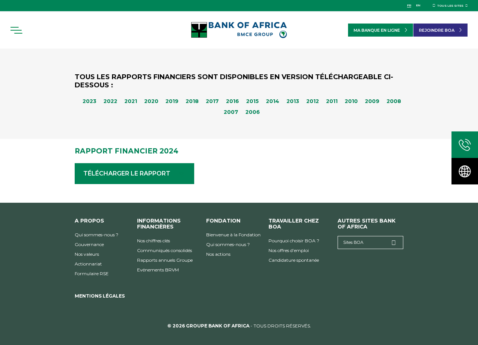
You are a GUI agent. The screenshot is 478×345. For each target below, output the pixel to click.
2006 (252, 112)
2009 (372, 101)
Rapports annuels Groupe (165, 260)
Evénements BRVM (158, 270)
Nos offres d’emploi (289, 250)
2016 (232, 101)
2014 (272, 101)
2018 (192, 101)
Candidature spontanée (294, 260)
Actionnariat (88, 264)
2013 (292, 101)
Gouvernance (89, 244)
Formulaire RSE (92, 273)
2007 (231, 112)
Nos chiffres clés (153, 240)
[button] (16, 30)
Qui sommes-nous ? (96, 234)
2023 (89, 101)
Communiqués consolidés (164, 250)
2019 (172, 101)
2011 (332, 101)
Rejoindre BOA (436, 30)
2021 (130, 101)
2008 (394, 101)
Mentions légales (100, 296)
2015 (252, 101)
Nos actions (218, 254)
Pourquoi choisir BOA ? (294, 240)
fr (409, 5)
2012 (312, 101)
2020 (151, 101)
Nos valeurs (87, 254)
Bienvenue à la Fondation (233, 234)
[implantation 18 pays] (464, 171)
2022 (110, 101)
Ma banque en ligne (377, 30)
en (418, 5)
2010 (351, 101)
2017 (212, 101)
